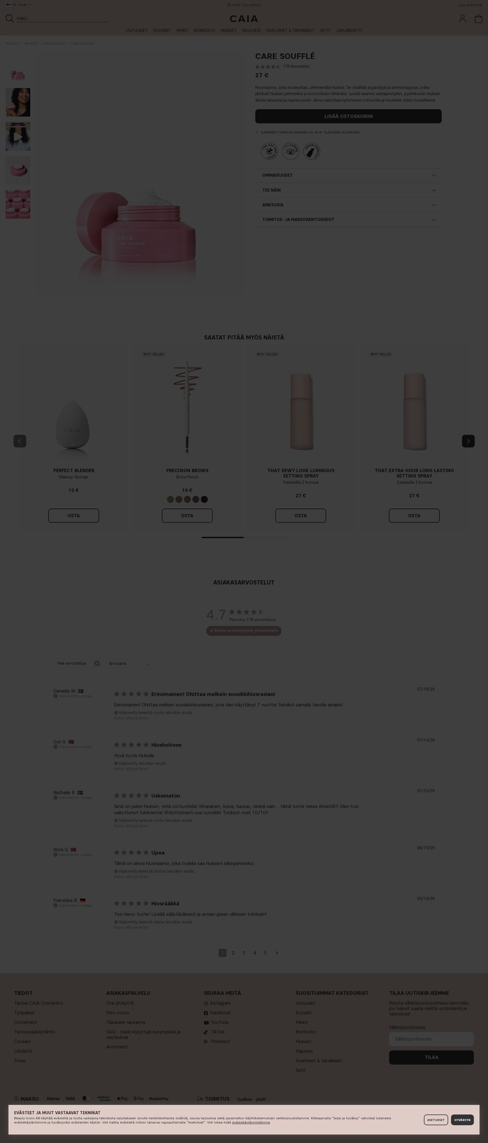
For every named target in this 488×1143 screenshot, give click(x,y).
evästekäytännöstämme (251, 1122)
